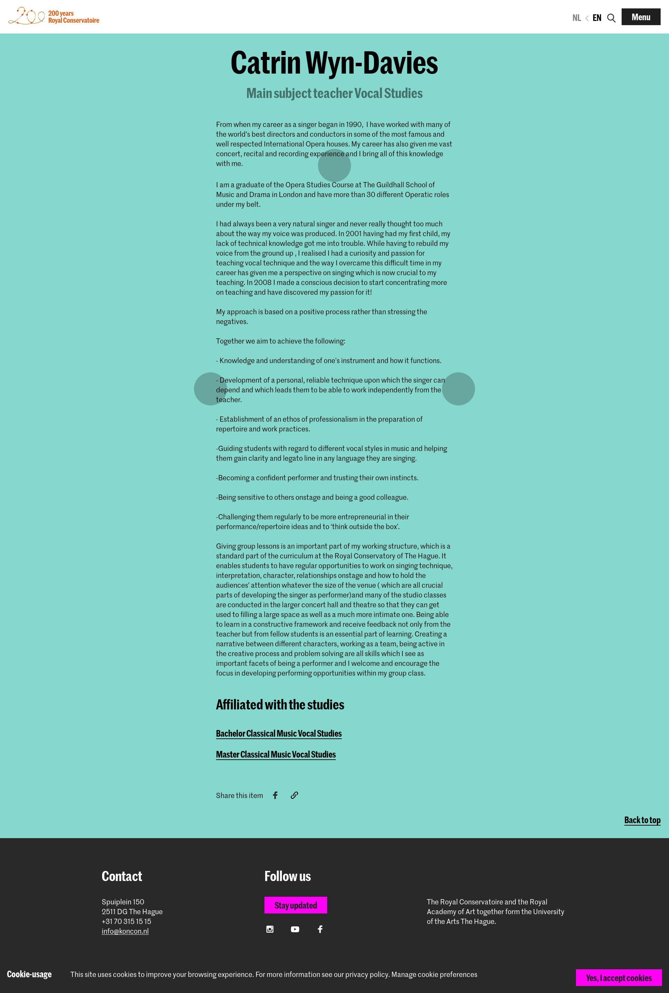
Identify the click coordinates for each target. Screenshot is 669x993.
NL (576, 17)
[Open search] (611, 17)
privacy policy (366, 974)
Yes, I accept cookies (619, 977)
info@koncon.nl (125, 931)
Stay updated (296, 905)
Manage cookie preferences (434, 974)
